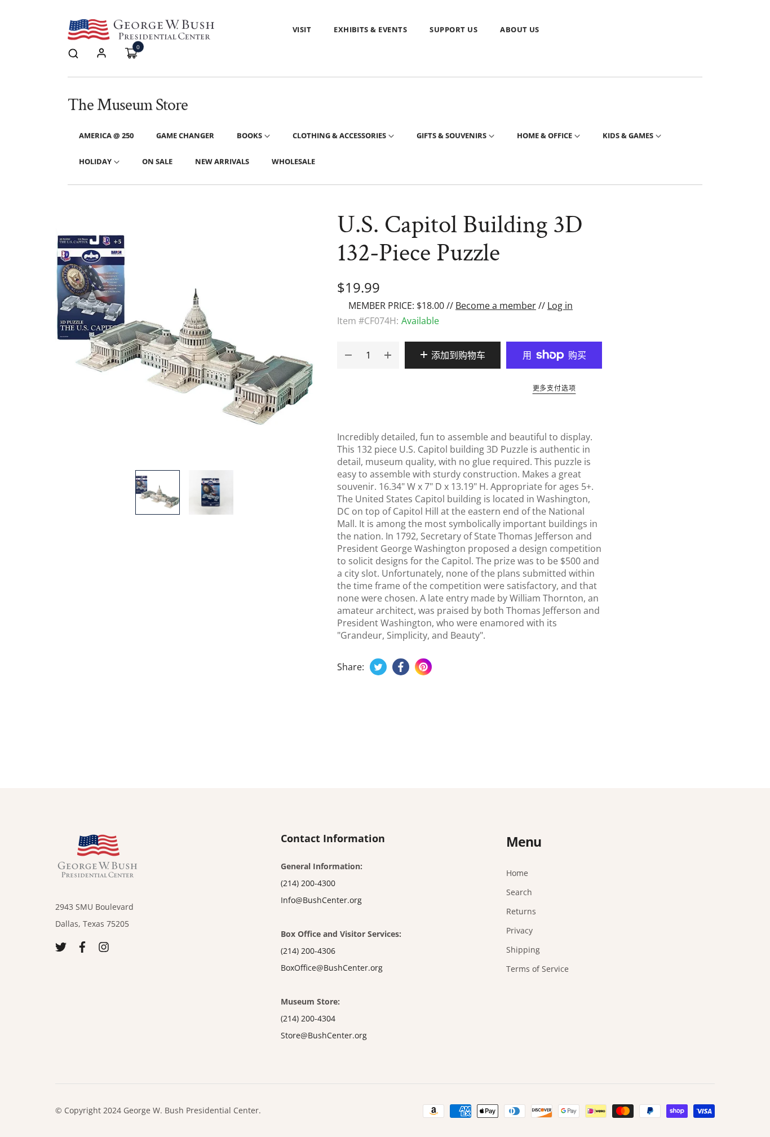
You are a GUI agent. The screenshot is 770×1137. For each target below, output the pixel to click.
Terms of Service (537, 968)
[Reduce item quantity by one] (348, 355)
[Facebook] (82, 946)
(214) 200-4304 (308, 1018)
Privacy (519, 930)
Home (517, 873)
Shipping (523, 949)
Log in (560, 305)
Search (519, 892)
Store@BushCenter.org (324, 1035)
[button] (73, 52)
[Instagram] (103, 946)
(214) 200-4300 (308, 883)
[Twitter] (61, 946)
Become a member (495, 305)
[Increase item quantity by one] (387, 355)
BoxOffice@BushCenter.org (332, 967)
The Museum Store (128, 105)
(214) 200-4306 (308, 950)
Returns (521, 911)
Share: (350, 667)
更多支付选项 (554, 388)
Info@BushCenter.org (321, 900)
